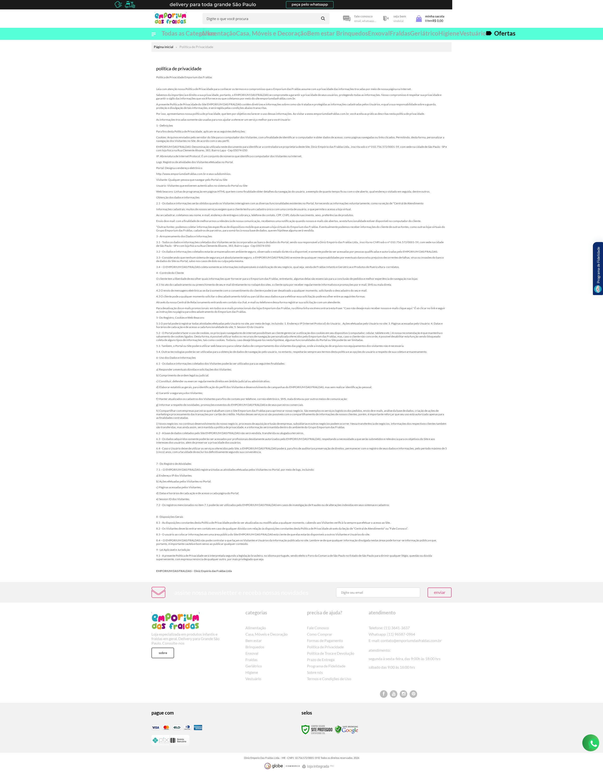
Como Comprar (319, 634)
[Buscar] (323, 18)
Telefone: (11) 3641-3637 (389, 627)
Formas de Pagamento (325, 640)
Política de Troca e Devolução (330, 653)
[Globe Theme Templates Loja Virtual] (282, 766)
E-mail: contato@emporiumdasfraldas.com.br (405, 640)
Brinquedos (254, 647)
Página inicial (163, 47)
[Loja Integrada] (318, 767)
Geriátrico (253, 666)
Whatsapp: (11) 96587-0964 (392, 634)
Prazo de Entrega (320, 659)
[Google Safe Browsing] (346, 729)
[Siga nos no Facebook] (383, 694)
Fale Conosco (318, 627)
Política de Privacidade (325, 647)
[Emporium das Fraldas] (172, 18)
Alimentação (255, 627)
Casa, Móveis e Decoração (266, 634)
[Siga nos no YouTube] (393, 694)
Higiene (251, 672)
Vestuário (253, 678)
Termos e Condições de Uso (329, 678)
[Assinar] (440, 592)
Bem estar (253, 640)
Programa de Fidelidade (326, 666)
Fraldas (251, 659)
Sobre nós (315, 672)
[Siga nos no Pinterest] (413, 694)
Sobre (163, 653)
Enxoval (251, 653)
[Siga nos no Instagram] (403, 694)
